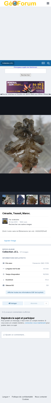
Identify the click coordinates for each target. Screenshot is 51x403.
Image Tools (41, 187)
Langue (5, 397)
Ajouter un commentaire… (15, 335)
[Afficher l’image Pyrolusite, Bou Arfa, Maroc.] (45, 199)
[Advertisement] (25, 33)
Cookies (25, 399)
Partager (13, 303)
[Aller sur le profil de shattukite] (5, 221)
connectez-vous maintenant (35, 323)
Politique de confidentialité (22, 397)
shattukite (15, 220)
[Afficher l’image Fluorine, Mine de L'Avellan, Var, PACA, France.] (32, 199)
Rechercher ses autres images (20, 224)
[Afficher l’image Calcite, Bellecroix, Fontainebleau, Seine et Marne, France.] (8, 199)
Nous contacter (41, 397)
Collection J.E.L (10, 252)
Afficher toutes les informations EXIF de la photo (25, 292)
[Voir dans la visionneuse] (25, 144)
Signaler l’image (10, 241)
